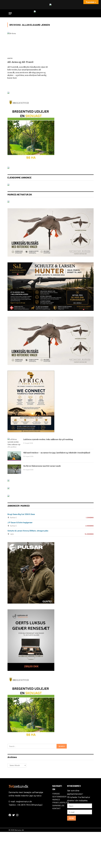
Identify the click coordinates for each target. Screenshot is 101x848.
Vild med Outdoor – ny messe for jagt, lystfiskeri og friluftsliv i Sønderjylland (56, 453)
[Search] (91, 13)
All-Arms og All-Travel (20, 62)
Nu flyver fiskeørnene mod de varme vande (42, 466)
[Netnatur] (50, 13)
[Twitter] (13, 815)
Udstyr (9, 58)
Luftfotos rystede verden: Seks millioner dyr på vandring (48, 439)
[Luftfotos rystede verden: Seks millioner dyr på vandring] (14, 442)
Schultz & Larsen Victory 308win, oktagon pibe (28, 531)
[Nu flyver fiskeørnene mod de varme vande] (14, 469)
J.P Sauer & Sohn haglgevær (20, 522)
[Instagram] (17, 815)
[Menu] (10, 13)
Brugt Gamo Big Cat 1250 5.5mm (21, 514)
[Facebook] (10, 815)
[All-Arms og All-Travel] (27, 43)
